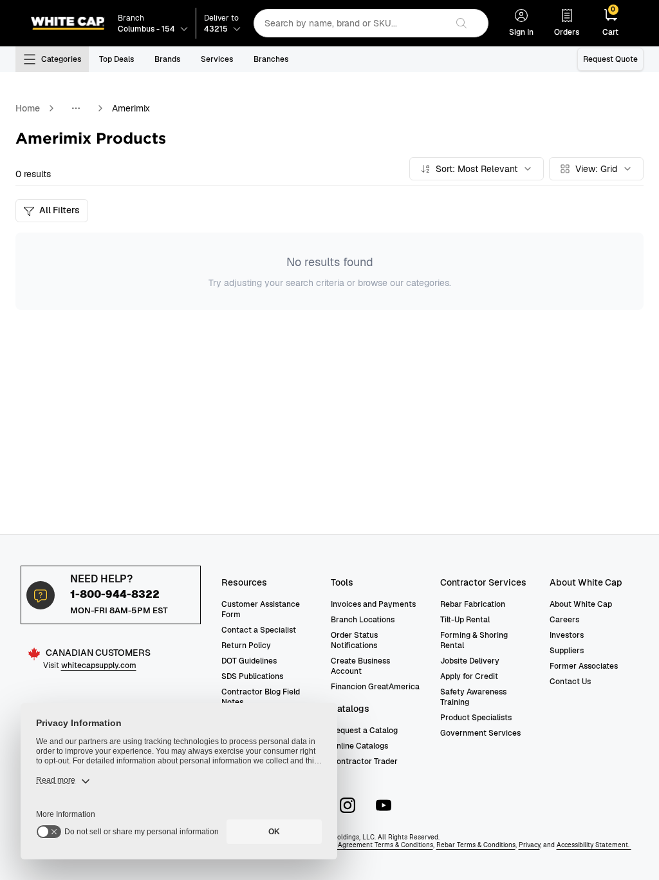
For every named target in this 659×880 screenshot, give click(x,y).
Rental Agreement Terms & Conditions (374, 845)
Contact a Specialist (258, 630)
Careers (564, 620)
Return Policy (246, 645)
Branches (271, 59)
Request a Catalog (364, 730)
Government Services (480, 733)
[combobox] (350, 23)
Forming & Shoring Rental (474, 640)
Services (217, 59)
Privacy (529, 845)
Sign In (521, 32)
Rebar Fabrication (472, 604)
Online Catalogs (359, 746)
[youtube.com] (383, 805)
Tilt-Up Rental (465, 620)
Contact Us (570, 681)
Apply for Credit (469, 676)
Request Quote (610, 59)
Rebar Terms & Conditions (475, 845)
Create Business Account (360, 666)
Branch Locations (362, 620)
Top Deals (116, 59)
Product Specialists (476, 718)
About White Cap (581, 604)
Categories (61, 59)
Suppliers (567, 651)
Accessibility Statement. (594, 845)
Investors (567, 635)
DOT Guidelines (249, 661)
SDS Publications (252, 676)
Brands (167, 59)
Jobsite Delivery (469, 661)
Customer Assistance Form (260, 609)
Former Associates (584, 666)
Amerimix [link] (131, 108)
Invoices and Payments (373, 604)
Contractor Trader (364, 761)
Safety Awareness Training (473, 697)
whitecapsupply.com (98, 665)
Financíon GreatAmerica (375, 687)
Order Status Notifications (354, 640)
